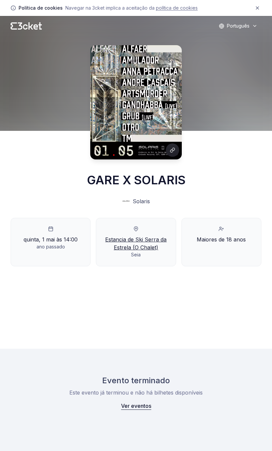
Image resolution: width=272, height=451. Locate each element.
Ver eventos (136, 406)
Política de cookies (177, 8)
